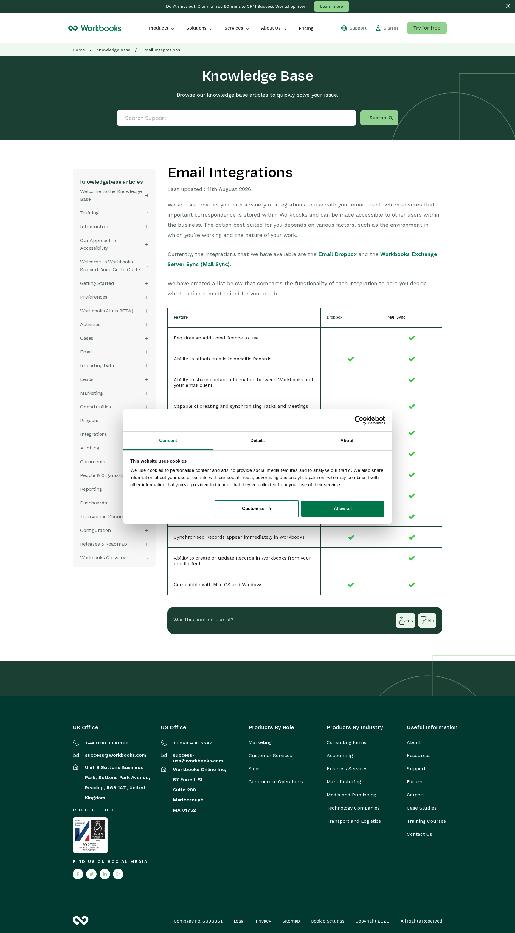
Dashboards (93, 503)
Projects (89, 420)
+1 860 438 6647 (192, 743)
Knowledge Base (113, 50)
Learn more (331, 6)
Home (79, 50)
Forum (414, 781)
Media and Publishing (351, 795)
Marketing (260, 742)
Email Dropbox (338, 254)
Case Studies (422, 808)
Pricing (306, 28)
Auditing (89, 448)
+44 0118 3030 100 (106, 743)
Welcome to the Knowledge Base (111, 195)
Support (416, 768)
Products (158, 28)
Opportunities (95, 407)
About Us (271, 28)
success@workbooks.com (115, 755)
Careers (416, 795)
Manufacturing (344, 781)
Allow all (343, 508)
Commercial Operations (276, 781)
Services (233, 28)
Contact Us (419, 834)
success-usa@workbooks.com (198, 758)
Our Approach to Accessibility (99, 244)
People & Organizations (106, 475)
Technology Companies (353, 808)
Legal (239, 921)
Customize (253, 508)
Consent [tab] (168, 440)
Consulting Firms (346, 742)
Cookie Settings (328, 921)
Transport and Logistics (354, 821)
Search (377, 118)
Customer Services (270, 755)
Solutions (196, 28)
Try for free (426, 28)
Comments (92, 461)
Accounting (340, 755)
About (414, 742)
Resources (419, 755)
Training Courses (426, 821)
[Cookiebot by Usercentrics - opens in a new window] (359, 420)
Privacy (263, 921)
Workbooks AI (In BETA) (106, 310)
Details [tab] (257, 440)
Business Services (347, 768)
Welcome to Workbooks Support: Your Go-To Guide (110, 265)
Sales (255, 768)
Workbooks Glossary (102, 557)
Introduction (94, 226)
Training (89, 213)
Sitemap (291, 921)
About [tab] (346, 440)
